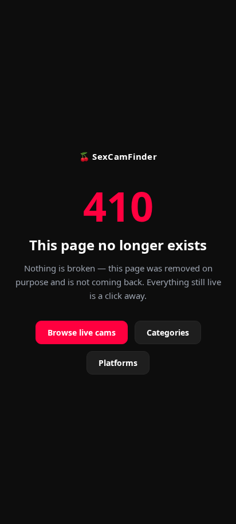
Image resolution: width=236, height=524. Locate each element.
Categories (168, 332)
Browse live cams (82, 332)
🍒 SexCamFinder (118, 156)
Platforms (118, 362)
